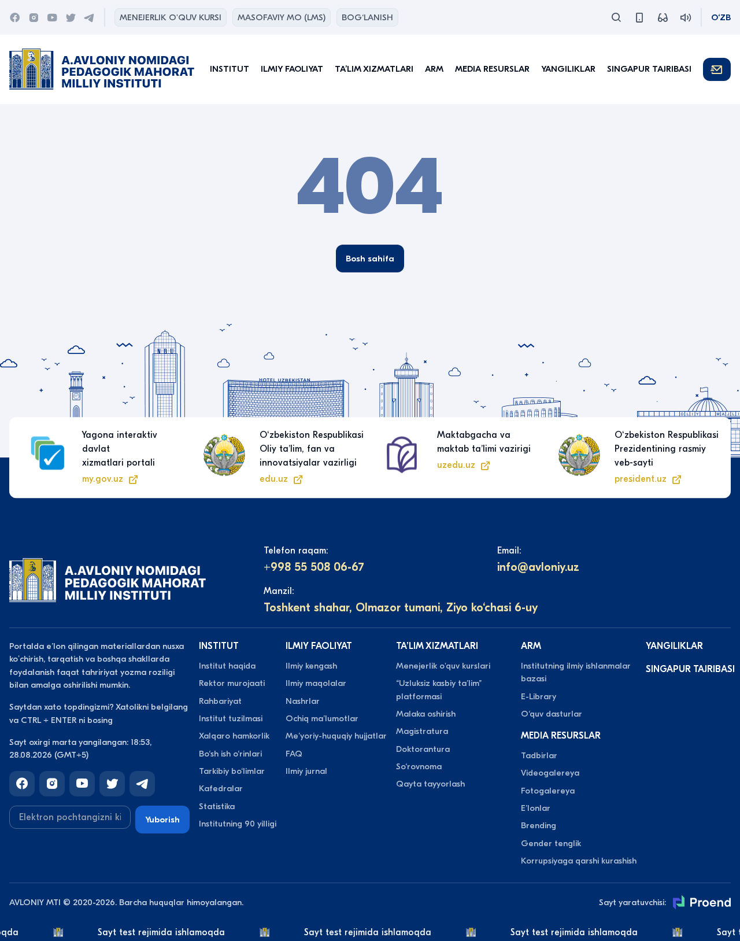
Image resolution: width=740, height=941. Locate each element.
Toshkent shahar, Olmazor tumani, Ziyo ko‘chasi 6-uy (401, 607)
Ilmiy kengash (311, 665)
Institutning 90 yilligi (237, 823)
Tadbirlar (539, 755)
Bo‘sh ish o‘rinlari (230, 753)
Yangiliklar (568, 69)
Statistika (217, 806)
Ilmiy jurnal (306, 771)
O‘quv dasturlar (551, 713)
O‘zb (721, 17)
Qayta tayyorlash (430, 783)
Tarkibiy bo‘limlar (232, 771)
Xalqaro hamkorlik (234, 735)
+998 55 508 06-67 (314, 567)
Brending (538, 825)
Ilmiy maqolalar (316, 683)
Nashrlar (303, 701)
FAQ (294, 753)
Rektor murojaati (232, 683)
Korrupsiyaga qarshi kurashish (579, 860)
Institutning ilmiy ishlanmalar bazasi (576, 672)
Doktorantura (423, 749)
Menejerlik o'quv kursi (170, 17)
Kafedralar (221, 788)
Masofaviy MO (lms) (281, 17)
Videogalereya (550, 772)
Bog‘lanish (367, 17)
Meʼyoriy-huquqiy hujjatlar (336, 735)
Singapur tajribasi (649, 69)
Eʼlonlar (535, 808)
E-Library (538, 696)
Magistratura (422, 731)
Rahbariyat (220, 701)
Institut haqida (227, 665)
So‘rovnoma (419, 766)
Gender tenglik (551, 843)
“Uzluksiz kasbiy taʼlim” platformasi (439, 689)
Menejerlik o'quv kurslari (443, 665)
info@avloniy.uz (538, 567)
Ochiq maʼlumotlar (322, 718)
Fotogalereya (548, 790)
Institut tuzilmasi (230, 718)
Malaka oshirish (426, 713)
